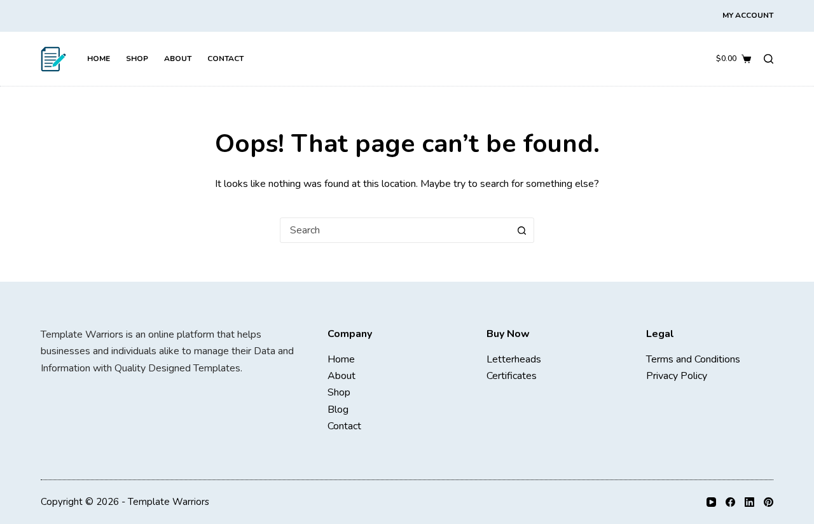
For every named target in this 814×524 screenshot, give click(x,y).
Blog (338, 410)
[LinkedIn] (749, 502)
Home (98, 58)
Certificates (511, 376)
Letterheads (513, 359)
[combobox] (394, 230)
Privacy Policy (676, 376)
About (177, 58)
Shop (137, 58)
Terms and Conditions (693, 359)
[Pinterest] (768, 502)
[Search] (768, 59)
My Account (747, 15)
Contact (225, 58)
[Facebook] (730, 502)
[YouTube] (711, 502)
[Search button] (521, 230)
